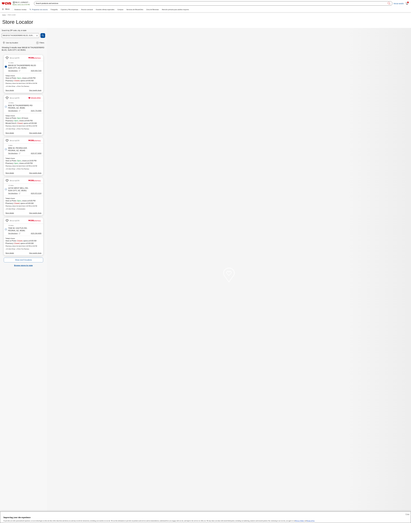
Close (407, 514)
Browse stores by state (23, 265)
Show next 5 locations (23, 260)
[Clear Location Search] (37, 35)
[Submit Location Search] (42, 35)
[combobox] (20, 35)
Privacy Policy (299, 521)
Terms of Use (311, 521)
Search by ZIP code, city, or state (14, 30)
